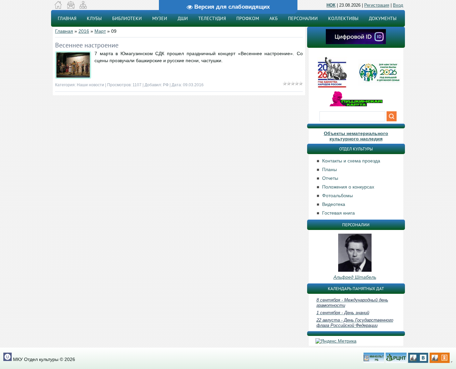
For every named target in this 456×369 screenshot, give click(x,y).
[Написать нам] (70, 7)
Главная (64, 31)
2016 (83, 31)
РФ (166, 85)
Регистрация (376, 5)
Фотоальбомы (337, 195)
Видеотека (333, 204)
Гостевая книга (338, 213)
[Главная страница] (58, 7)
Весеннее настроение (87, 45)
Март (100, 31)
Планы (329, 169)
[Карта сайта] (82, 7)
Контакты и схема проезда (351, 160)
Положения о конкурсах (348, 187)
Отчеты (330, 178)
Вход (398, 5)
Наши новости (90, 85)
